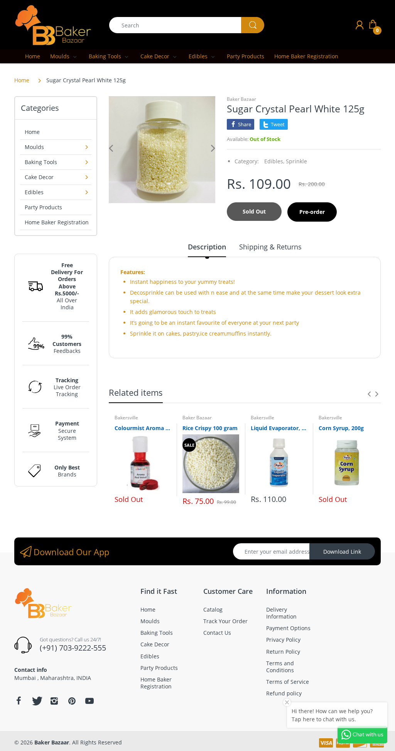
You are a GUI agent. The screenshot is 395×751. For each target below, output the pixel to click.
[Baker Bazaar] (52, 24)
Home (21, 80)
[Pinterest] (72, 701)
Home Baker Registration (57, 222)
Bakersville (126, 417)
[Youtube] (89, 701)
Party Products (43, 207)
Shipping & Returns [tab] (270, 246)
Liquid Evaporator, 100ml (279, 428)
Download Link (342, 551)
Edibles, (274, 161)
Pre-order (312, 211)
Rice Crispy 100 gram (210, 428)
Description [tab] (207, 246)
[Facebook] (18, 701)
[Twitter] (36, 701)
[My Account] (359, 24)
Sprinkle (296, 161)
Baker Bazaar (241, 99)
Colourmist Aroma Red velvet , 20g (143, 428)
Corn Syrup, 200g (341, 428)
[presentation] (369, 394)
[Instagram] (54, 701)
